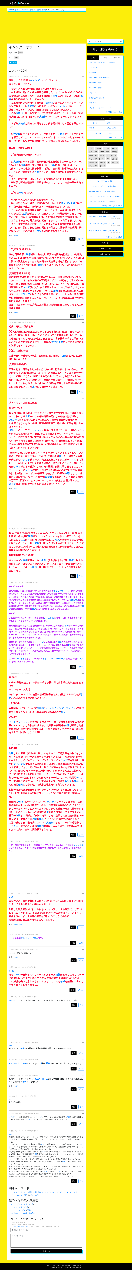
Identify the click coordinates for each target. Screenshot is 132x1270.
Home (10, 10)
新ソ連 (68, 781)
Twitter (13, 62)
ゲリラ (26, 459)
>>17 (11, 971)
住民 (23, 539)
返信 (72, 239)
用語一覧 (105, 243)
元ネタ (11, 1117)
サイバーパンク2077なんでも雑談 (102, 62)
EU (20, 1048)
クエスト (110, 133)
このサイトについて (105, 249)
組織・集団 (41, 10)
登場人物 (102, 162)
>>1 (10, 1000)
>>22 (11, 1099)
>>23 (16, 1086)
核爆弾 (48, 476)
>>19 (16, 235)
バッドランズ (93, 155)
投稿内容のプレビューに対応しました (103, 216)
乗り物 (91, 128)
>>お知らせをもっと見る (113, 237)
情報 (23, 165)
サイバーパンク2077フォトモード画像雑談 (105, 196)
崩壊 (55, 95)
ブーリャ (106, 148)
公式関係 (114, 152)
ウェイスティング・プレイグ (60, 708)
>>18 (16, 957)
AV (78, 777)
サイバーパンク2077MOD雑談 (100, 181)
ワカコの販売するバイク (96, 159)
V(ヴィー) (93, 72)
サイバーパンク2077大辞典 (25, 10)
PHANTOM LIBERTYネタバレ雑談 (102, 191)
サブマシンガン (111, 155)
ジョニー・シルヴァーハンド (100, 108)
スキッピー (93, 67)
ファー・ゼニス (16, 1204)
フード (12, 721)
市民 (18, 815)
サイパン (65, 203)
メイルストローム (40, 1079)
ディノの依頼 (93, 166)
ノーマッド (20, 658)
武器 (109, 123)
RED (18, 974)
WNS (21, 801)
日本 (28, 1119)
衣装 (107, 152)
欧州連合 (74, 600)
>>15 (16, 313)
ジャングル (19, 763)
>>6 (11, 897)
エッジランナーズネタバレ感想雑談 (102, 186)
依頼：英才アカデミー (97, 98)
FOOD (102, 152)
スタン (38, 430)
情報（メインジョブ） (46, 1192)
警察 (28, 254)
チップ (64, 760)
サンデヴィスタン (96, 83)
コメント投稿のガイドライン (21, 1226)
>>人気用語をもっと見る (113, 112)
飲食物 (102, 155)
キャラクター (94, 123)
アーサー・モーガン (18, 1210)
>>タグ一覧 (117, 170)
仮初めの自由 (93, 152)
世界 (62, 133)
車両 (108, 159)
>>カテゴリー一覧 (115, 137)
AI (108, 162)
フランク (58, 1171)
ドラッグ (25, 294)
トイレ (91, 148)
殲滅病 (40, 708)
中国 (68, 1117)
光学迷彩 (98, 148)
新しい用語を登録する (105, 49)
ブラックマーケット (62, 591)
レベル (72, 459)
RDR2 (29, 1210)
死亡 (63, 711)
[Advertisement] (46, 27)
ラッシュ (23, 721)
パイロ (73, 1144)
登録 (21, 53)
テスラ (50, 801)
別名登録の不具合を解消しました (101, 224)
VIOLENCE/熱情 (95, 88)
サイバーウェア (58, 658)
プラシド (92, 93)
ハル (62, 106)
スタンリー (60, 1192)
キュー (17, 825)
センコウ (114, 159)
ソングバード (94, 103)
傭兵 (39, 264)
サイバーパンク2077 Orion (99, 78)
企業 (37, 172)
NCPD (68, 1192)
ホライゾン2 (28, 1204)
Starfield (32, 1213)
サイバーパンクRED (29, 938)
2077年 (13, 419)
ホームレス (49, 618)
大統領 (49, 102)
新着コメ (117, 58)
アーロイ (14, 1207)
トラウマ (65, 1161)
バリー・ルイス (16, 1195)
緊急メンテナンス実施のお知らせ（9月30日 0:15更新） (105, 231)
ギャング (35, 80)
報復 (68, 473)
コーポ (26, 287)
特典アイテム (93, 162)
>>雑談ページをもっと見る (112, 206)
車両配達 (114, 148)
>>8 (10, 1046)
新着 (105, 58)
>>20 (16, 488)
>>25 (21, 924)
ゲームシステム (95, 133)
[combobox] (105, 41)
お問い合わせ (105, 254)
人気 (93, 58)
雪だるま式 (57, 342)
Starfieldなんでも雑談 (19, 1213)
